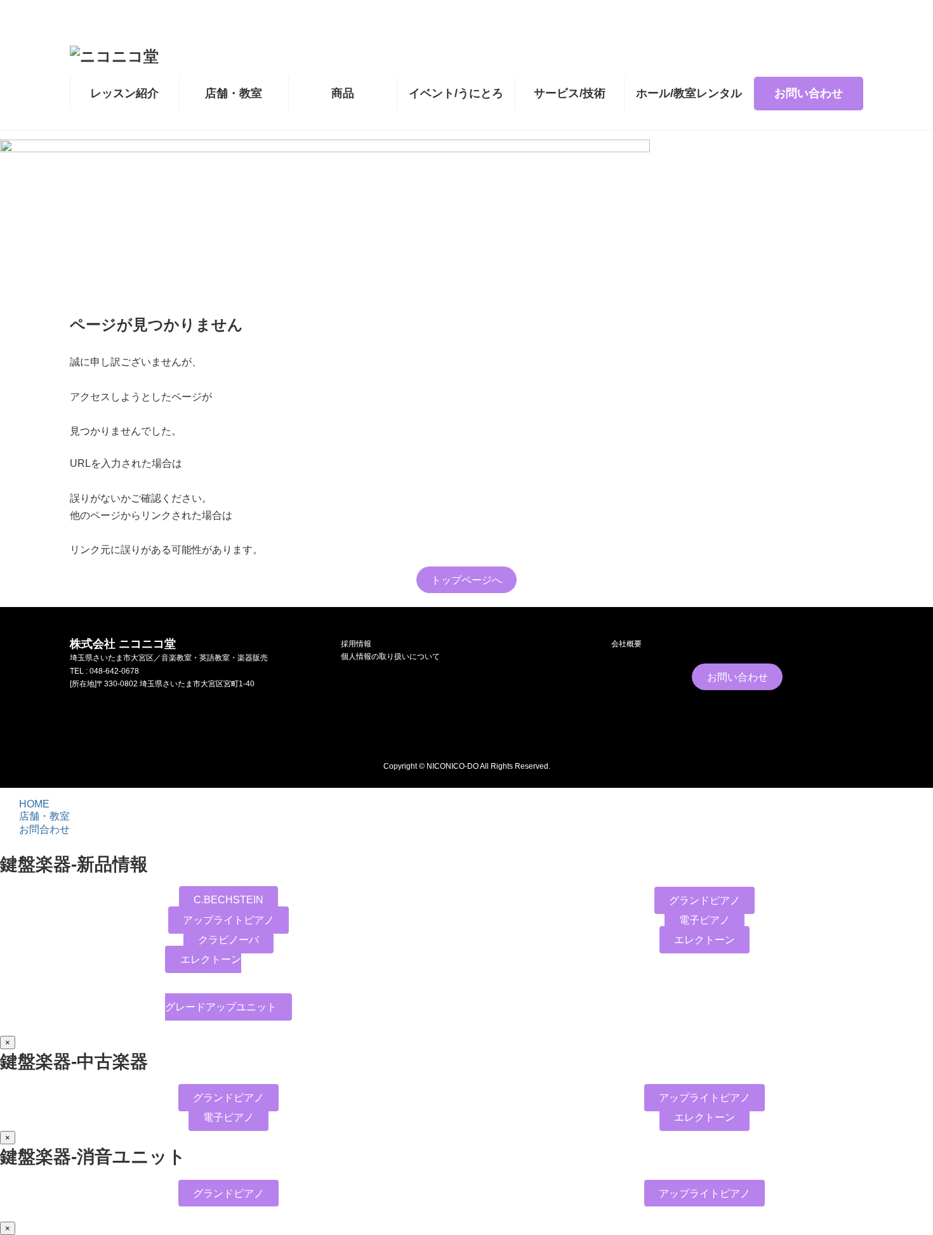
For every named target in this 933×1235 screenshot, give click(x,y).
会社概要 (626, 643)
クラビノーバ (228, 939)
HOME (34, 804)
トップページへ (466, 579)
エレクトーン (704, 939)
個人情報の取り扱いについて (390, 657)
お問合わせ (44, 829)
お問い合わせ (737, 677)
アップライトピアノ (228, 920)
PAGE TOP (902, 1202)
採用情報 (356, 643)
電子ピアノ (704, 920)
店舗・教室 (44, 816)
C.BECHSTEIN (228, 899)
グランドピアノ (704, 900)
